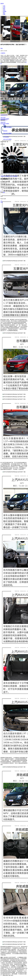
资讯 (4, 10)
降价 (4, 8)
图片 (4, 12)
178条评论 (3, 53)
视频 (4, 14)
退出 (4, 192)
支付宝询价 (3, 123)
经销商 (4, 11)
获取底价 (2, 187)
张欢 (2, 48)
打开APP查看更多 (5, 100)
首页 (4, 5)
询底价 (7, 123)
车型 (4, 7)
